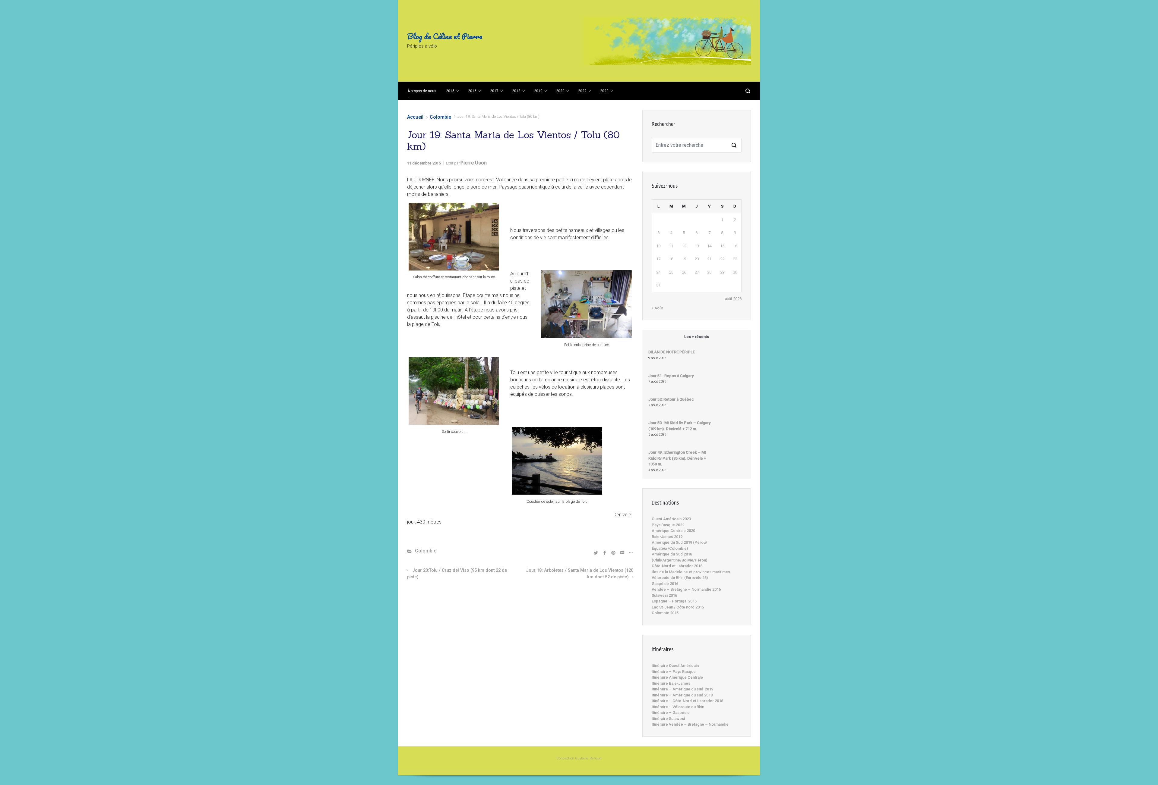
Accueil (415, 117)
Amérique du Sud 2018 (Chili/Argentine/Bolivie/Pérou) (679, 557)
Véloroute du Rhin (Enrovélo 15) (680, 577)
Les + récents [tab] (696, 336)
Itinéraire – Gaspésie (671, 712)
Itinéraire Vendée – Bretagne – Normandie (690, 724)
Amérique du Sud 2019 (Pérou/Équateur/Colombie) (679, 545)
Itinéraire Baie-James (671, 683)
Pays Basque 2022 (668, 525)
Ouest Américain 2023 (671, 519)
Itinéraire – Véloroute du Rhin (678, 707)
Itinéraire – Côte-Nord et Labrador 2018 (687, 701)
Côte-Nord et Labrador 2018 (677, 566)
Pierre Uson (473, 163)
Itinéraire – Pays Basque (674, 671)
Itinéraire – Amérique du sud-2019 (682, 689)
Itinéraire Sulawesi (668, 718)
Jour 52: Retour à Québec (671, 399)
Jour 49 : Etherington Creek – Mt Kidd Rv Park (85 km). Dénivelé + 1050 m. (677, 458)
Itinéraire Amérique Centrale (677, 677)
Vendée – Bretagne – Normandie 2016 (686, 589)
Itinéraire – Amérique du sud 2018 (682, 695)
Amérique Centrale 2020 (673, 530)
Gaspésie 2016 (665, 583)
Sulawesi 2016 (664, 595)
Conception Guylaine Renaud (579, 758)
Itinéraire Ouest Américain (675, 665)
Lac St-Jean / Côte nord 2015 (678, 607)
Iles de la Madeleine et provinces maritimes (691, 572)
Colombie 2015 (665, 613)
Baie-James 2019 (667, 536)
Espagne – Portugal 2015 (674, 601)
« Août (657, 308)
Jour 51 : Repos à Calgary (671, 376)
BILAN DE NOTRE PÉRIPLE (671, 352)
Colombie (440, 117)
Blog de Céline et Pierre (444, 36)
